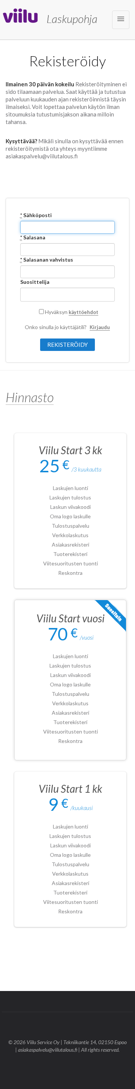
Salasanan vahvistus (46, 259)
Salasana (32, 237)
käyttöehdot (83, 312)
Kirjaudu (100, 327)
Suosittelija (35, 282)
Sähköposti (36, 215)
